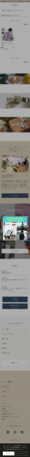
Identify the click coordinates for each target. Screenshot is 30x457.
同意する (9, 453)
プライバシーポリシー (21, 453)
